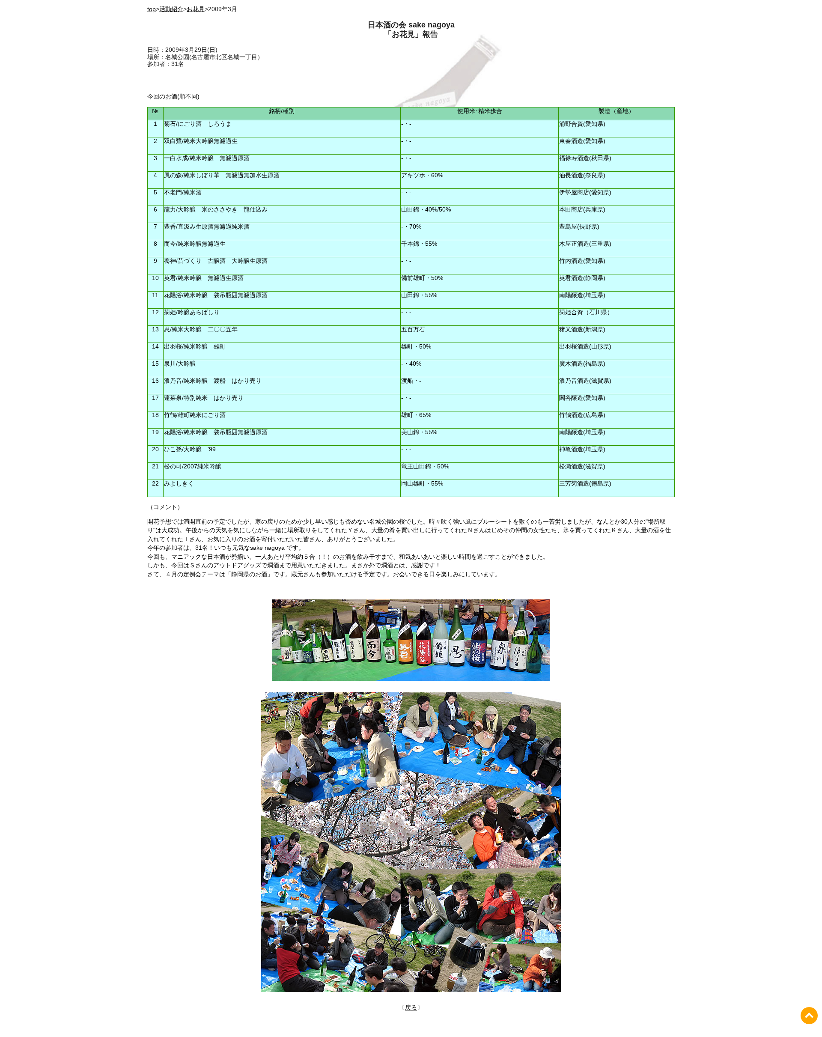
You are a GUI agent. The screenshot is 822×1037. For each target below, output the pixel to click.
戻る (411, 1007)
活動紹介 (171, 9)
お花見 (196, 9)
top (151, 9)
